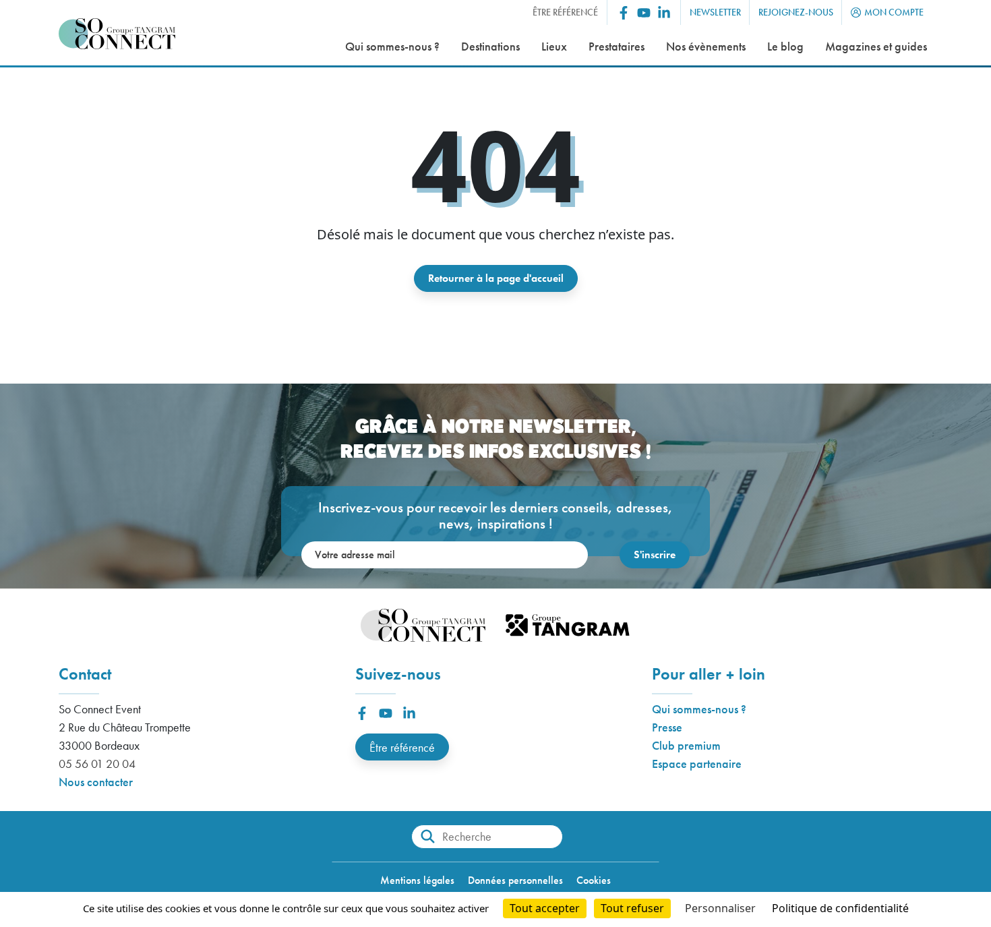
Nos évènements (706, 46)
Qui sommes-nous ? (392, 46)
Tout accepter (545, 908)
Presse (667, 727)
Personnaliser (720, 908)
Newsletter (715, 12)
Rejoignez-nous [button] (795, 12)
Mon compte (894, 12)
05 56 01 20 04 (97, 763)
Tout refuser (632, 908)
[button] (623, 13)
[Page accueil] (117, 34)
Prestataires (616, 46)
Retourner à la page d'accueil (496, 278)
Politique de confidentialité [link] (840, 908)
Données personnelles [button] (515, 880)
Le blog (785, 46)
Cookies (593, 880)
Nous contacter (96, 781)
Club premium (686, 745)
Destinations (490, 46)
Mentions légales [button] (417, 880)
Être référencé (402, 747)
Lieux (554, 46)
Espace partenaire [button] (697, 763)
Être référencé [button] (565, 12)
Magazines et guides (876, 46)
